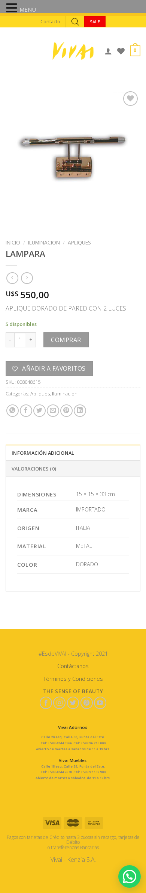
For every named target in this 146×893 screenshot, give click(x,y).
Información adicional (43, 453)
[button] (12, 9)
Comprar (66, 340)
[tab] (73, 452)
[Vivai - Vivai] (73, 50)
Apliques (79, 242)
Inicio (13, 242)
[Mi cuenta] (108, 51)
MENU (27, 9)
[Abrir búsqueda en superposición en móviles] (75, 21)
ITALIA (83, 527)
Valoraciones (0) (34, 468)
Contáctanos (73, 666)
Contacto (50, 21)
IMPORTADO (91, 509)
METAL (84, 545)
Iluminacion (44, 242)
